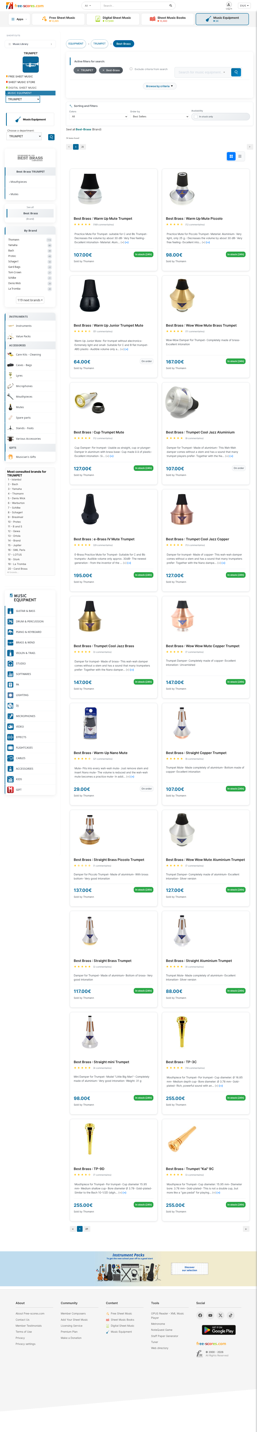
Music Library (20, 43)
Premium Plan (69, 1331)
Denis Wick (29, 283)
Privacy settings (25, 1343)
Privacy (20, 1337)
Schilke (29, 277)
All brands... (13, 572)
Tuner (154, 1342)
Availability (197, 110)
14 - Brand (14, 540)
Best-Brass (113, 70)
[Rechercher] (170, 5)
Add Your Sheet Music (74, 1319)
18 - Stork (14, 559)
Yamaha (29, 245)
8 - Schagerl (15, 512)
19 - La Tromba (17, 563)
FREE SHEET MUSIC (20, 76)
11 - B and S (15, 526)
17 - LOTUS (15, 554)
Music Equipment (121, 1331)
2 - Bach (13, 484)
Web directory (159, 1348)
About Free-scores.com (30, 1313)
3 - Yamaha (15, 488)
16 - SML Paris (16, 549)
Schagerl (29, 261)
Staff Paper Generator (164, 1336)
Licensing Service (71, 1325)
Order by (135, 111)
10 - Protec (14, 521)
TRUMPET (87, 70)
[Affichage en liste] (240, 156)
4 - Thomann (16, 493)
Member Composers (73, 1313)
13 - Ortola (14, 535)
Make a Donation (71, 1337)
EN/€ (243, 5)
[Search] (51, 137)
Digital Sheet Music (122, 1325)
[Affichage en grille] (231, 156)
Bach (29, 250)
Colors (72, 111)
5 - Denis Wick (16, 498)
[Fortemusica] (199, 1353)
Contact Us (22, 1319)
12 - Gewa (14, 531)
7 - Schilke (14, 507)
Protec (29, 256)
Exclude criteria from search (151, 69)
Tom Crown (29, 272)
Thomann (29, 239)
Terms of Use (24, 1331)
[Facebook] (200, 1315)
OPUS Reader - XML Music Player (167, 1315)
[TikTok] (231, 1315)
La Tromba (29, 288)
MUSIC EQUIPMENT (20, 92)
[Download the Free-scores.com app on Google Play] (219, 1330)
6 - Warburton (16, 502)
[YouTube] (210, 1315)
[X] (220, 1315)
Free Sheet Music (121, 1313)
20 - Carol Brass (17, 568)
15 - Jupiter (14, 545)
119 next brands (29, 300)
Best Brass (30, 213)
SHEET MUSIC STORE (21, 82)
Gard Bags (29, 267)
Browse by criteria (158, 86)
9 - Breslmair (15, 517)
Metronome (158, 1323)
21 (82, 147)
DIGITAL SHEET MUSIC (22, 87)
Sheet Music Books (122, 1319)
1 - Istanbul (14, 479)
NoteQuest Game (161, 1329)
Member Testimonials (29, 1325)
